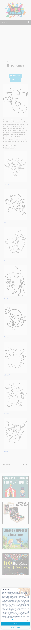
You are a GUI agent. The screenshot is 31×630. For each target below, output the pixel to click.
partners (11, 592)
